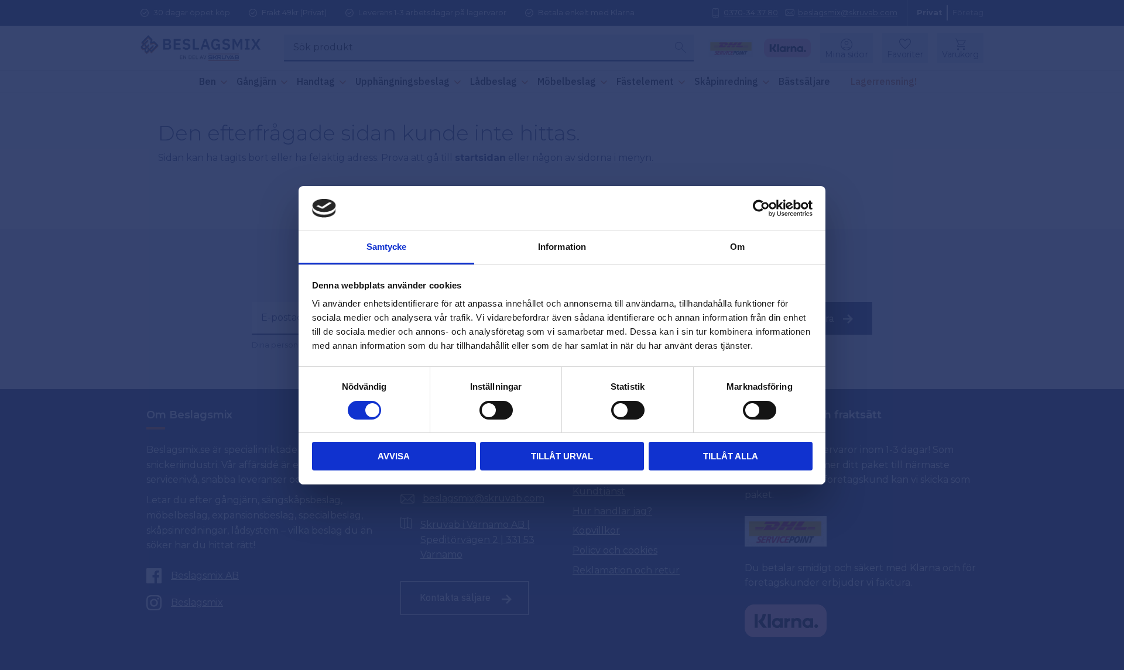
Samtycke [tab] (386, 247)
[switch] (496, 410)
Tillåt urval (562, 456)
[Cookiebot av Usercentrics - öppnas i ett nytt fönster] (761, 208)
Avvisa (394, 456)
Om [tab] (737, 247)
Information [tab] (562, 247)
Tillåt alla (730, 456)
